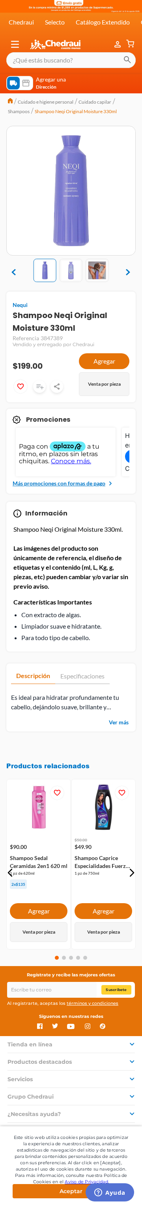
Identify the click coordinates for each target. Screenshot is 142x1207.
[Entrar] (118, 44)
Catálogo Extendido (103, 22)
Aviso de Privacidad (86, 1181)
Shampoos (19, 111)
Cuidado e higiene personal (45, 102)
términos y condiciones (92, 1003)
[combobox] (71, 60)
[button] (15, 44)
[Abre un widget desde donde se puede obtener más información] (110, 1193)
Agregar (104, 361)
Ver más (119, 722)
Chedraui (21, 22)
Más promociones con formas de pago (59, 483)
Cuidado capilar (94, 102)
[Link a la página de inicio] (10, 102)
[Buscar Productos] (127, 60)
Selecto (55, 22)
